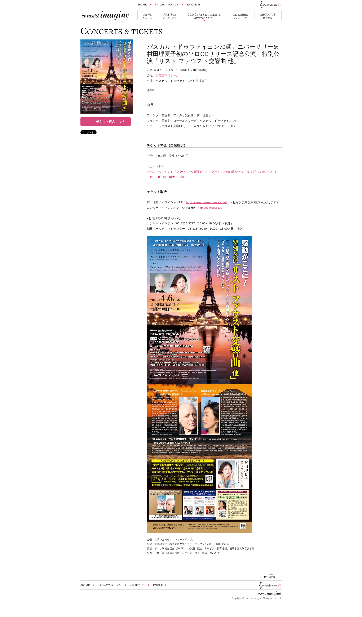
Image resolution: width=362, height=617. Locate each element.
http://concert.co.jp (210, 207)
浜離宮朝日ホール (167, 75)
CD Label (240, 16)
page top (271, 575)
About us (268, 16)
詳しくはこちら (263, 171)
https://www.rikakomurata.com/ (206, 202)
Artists (170, 16)
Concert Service (269, 4)
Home (143, 4)
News (147, 16)
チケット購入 (105, 121)
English (194, 4)
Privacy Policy (167, 4)
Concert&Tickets (204, 16)
